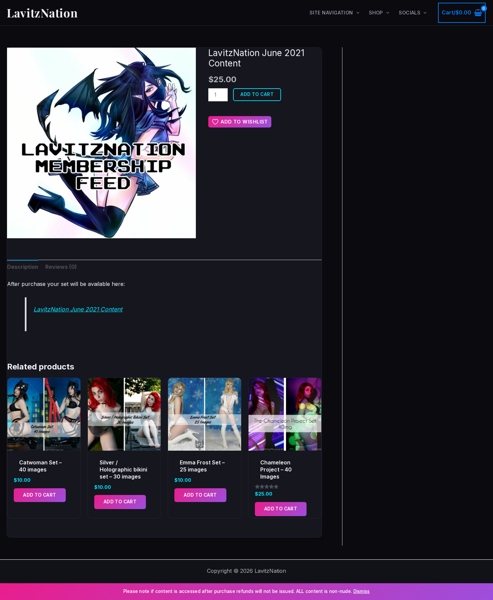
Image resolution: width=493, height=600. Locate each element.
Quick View (44, 444)
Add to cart (257, 94)
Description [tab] (22, 266)
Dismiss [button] (361, 591)
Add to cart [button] (39, 495)
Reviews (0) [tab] (61, 266)
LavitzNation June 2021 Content (78, 309)
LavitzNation (42, 12)
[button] (356, 12)
